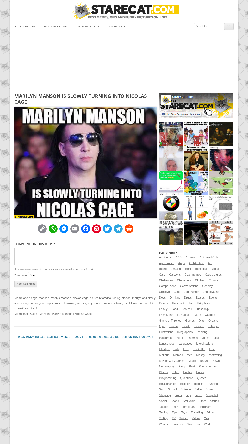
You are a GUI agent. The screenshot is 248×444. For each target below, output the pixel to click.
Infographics (185, 332)
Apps (181, 263)
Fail (191, 303)
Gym (162, 326)
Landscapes (167, 343)
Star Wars (189, 401)
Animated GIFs (209, 257)
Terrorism (205, 406)
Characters (184, 280)
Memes (178, 355)
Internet (193, 337)
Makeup (164, 355)
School (172, 389)
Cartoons (175, 274)
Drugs (188, 297)
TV (174, 418)
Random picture (56, 26)
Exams (163, 303)
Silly (188, 395)
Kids (216, 337)
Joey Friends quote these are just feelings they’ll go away (116, 336)
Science (186, 389)
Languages (185, 343)
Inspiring (202, 332)
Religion (185, 383)
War (206, 418)
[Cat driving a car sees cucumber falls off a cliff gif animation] (196, 233)
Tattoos (163, 406)
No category (167, 366)
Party (181, 366)
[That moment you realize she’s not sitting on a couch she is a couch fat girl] (196, 158)
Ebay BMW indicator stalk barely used (42, 336)
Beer (188, 268)
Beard (163, 268)
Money (200, 355)
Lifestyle (164, 349)
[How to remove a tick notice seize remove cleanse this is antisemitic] (221, 233)
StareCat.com (24, 26)
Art (210, 263)
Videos (196, 418)
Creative (164, 291)
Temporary (188, 406)
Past (192, 366)
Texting (163, 412)
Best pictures (88, 26)
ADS (179, 257)
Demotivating (210, 291)
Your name (20, 275)
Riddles (198, 383)
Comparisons (167, 286)
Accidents (165, 257)
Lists (176, 349)
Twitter (183, 418)
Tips (174, 412)
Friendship (202, 309)
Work (207, 424)
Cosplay (207, 286)
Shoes (210, 389)
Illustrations (166, 332)
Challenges (166, 280)
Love (212, 349)
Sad (161, 389)
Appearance (166, 263)
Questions (186, 378)
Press (200, 372)
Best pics (201, 268)
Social (163, 401)
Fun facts (183, 314)
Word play (193, 424)
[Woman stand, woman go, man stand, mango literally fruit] (196, 208)
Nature (204, 360)
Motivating (215, 355)
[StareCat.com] (123, 11)
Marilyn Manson (62, 313)
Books (215, 268)
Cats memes (193, 274)
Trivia (210, 412)
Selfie (198, 389)
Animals (190, 257)
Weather (164, 424)
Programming (167, 378)
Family (163, 309)
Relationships (167, 383)
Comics (214, 280)
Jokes (205, 337)
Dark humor (191, 291)
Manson (44, 313)
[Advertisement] (123, 61)
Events (213, 297)
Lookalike (199, 349)
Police (175, 372)
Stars (202, 401)
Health (186, 326)
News (216, 360)
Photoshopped (208, 366)
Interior (180, 337)
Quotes (201, 378)
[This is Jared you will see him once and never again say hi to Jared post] (171, 233)
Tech (175, 406)
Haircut (173, 326)
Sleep (198, 395)
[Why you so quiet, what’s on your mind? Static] (221, 208)
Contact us (116, 26)
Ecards (200, 297)
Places (163, 372)
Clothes (200, 280)
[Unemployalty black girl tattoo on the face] (221, 158)
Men (189, 355)
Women (178, 424)
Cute (177, 291)
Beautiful (175, 268)
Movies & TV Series (171, 360)
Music (192, 360)
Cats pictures (213, 274)
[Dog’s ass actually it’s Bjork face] (171, 158)
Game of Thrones (170, 320)
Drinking (175, 297)
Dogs (162, 297)
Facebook (178, 303)
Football (187, 309)
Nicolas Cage (83, 313)
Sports (175, 401)
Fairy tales (203, 303)
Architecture (196, 263)
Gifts (202, 320)
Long (186, 349)
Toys (184, 412)
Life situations (205, 343)
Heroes (199, 326)
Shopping (165, 395)
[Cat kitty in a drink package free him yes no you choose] (171, 134)
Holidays (213, 326)
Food (174, 309)
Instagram (165, 337)
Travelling (197, 412)
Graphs (213, 320)
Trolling (163, 418)
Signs (178, 395)
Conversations (189, 286)
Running (212, 383)
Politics (187, 372)
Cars (162, 274)
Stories (214, 401)
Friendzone (166, 314)
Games (190, 320)
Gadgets (210, 314)
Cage (33, 313)
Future (197, 314)
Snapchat (212, 395)
